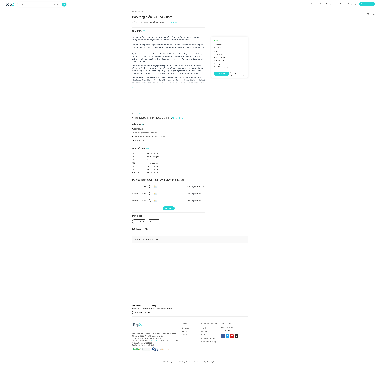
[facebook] (223, 336)
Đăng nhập (352, 4)
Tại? (47, 4)
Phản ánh (238, 74)
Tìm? (21, 4)
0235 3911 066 (139, 129)
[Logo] (9, 4)
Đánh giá (136, 229)
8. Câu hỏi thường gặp (221, 67)
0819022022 (228, 331)
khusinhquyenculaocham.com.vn (145, 133)
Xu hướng (327, 4)
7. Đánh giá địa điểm (220, 64)
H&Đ (145, 229)
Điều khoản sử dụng (208, 342)
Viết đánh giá (139, 221)
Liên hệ (342, 4)
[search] (64, 5)
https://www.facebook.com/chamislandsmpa (149, 136)
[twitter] (227, 336)
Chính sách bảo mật (208, 338)
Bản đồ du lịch (137, 12)
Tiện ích (184, 335)
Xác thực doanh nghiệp (142, 312)
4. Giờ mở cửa (218, 54)
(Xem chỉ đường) (178, 118)
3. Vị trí (216, 51)
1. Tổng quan (218, 44)
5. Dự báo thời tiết (219, 57)
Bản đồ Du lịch (316, 4)
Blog (335, 4)
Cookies (204, 335)
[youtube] (232, 336)
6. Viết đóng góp (219, 60)
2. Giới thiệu (217, 48)
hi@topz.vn (230, 327)
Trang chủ (304, 4)
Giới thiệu (204, 328)
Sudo (215, 362)
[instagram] (236, 336)
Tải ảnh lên (154, 221)
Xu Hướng (185, 328)
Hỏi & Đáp (221, 74)
